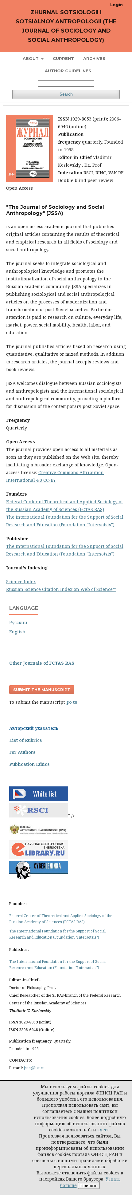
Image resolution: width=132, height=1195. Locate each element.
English (17, 632)
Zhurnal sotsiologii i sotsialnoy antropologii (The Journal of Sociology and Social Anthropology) (66, 26)
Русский (18, 622)
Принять (88, 1185)
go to (71, 702)
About (31, 58)
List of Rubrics (25, 740)
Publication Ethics (29, 764)
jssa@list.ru (34, 1067)
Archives (94, 58)
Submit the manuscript (41, 689)
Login (116, 4)
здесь (103, 1130)
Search (66, 94)
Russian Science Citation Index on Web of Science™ (61, 589)
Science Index (21, 581)
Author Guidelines (68, 70)
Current (63, 58)
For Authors (22, 752)
